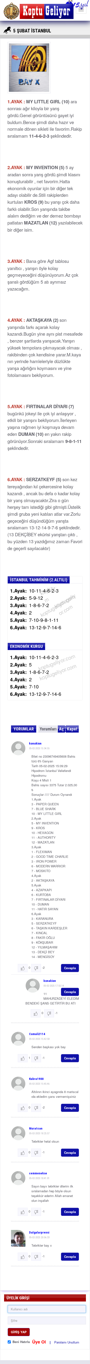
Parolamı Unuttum (66, 1342)
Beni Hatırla (21, 1341)
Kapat (72, 728)
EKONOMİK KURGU (26, 646)
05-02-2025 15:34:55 (39, 748)
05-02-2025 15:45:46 (39, 1084)
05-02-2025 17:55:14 (53, 985)
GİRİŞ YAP (19, 1332)
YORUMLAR (23, 728)
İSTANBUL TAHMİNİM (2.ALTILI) (38, 579)
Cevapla (70, 968)
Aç (61, 728)
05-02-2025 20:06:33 (39, 1237)
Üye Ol (39, 1342)
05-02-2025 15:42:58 (39, 1039)
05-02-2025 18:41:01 (39, 1178)
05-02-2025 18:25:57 (39, 1133)
